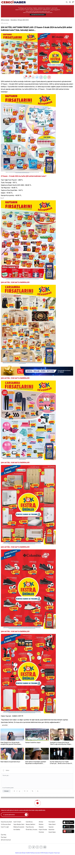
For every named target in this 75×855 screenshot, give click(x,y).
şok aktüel (5, 723)
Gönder (6, 789)
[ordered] (24, 789)
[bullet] (27, 789)
